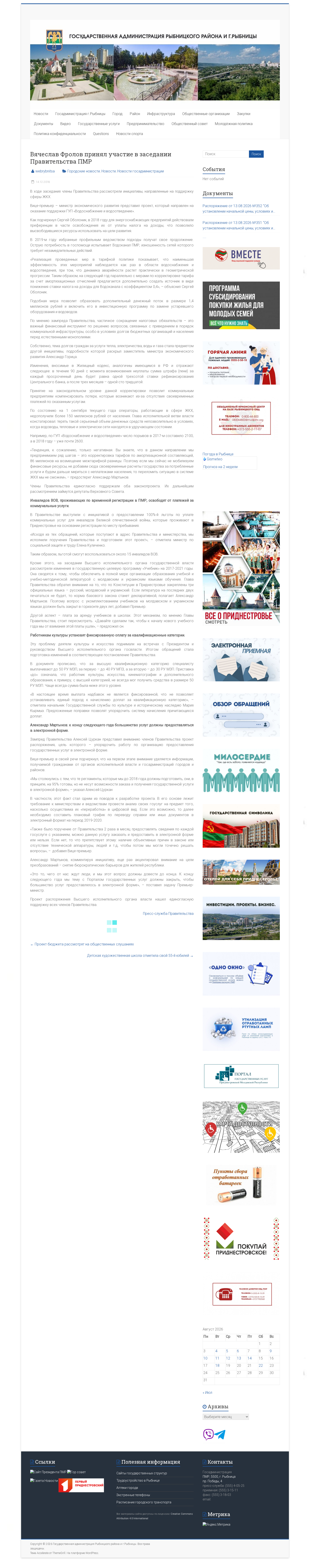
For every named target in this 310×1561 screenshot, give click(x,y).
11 (217, 1358)
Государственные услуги (99, 124)
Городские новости (83, 171)
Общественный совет (190, 124)
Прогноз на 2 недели (220, 467)
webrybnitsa (45, 171)
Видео (65, 124)
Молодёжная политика (234, 124)
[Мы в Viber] (208, 1439)
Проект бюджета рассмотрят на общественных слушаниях (82, 944)
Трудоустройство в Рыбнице (138, 1480)
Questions (101, 134)
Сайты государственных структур (141, 1473)
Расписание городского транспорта (143, 1502)
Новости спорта (129, 134)
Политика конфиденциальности (60, 134)
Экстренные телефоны (133, 1495)
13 (239, 1358)
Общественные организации (206, 114)
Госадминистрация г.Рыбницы (80, 114)
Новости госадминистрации (140, 171)
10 (205, 1358)
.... (204, 237)
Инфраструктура (161, 114)
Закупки (243, 114)
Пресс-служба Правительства (168, 913)
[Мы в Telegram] (219, 1439)
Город (118, 114)
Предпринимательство (145, 124)
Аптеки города (127, 1488)
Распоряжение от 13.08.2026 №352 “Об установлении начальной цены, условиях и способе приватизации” (238, 209)
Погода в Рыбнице (218, 454)
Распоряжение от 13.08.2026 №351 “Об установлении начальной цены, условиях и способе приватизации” (238, 226)
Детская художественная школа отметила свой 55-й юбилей (140, 955)
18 (217, 1365)
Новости (41, 114)
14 (250, 1358)
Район (135, 114)
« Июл (207, 1392)
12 (228, 1358)
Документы (43, 124)
